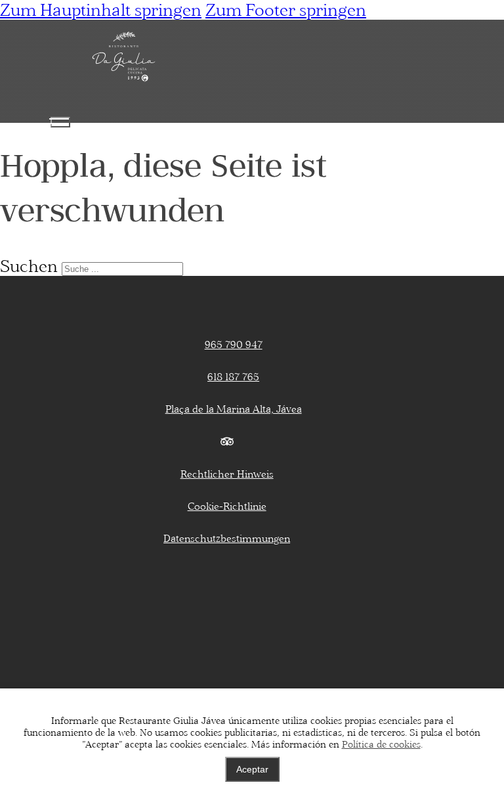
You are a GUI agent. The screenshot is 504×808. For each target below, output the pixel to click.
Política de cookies (381, 744)
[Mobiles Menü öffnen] (60, 122)
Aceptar (252, 769)
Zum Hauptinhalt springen (100, 10)
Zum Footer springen (285, 10)
